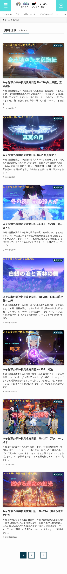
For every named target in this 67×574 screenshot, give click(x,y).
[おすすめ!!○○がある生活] (33, 5)
